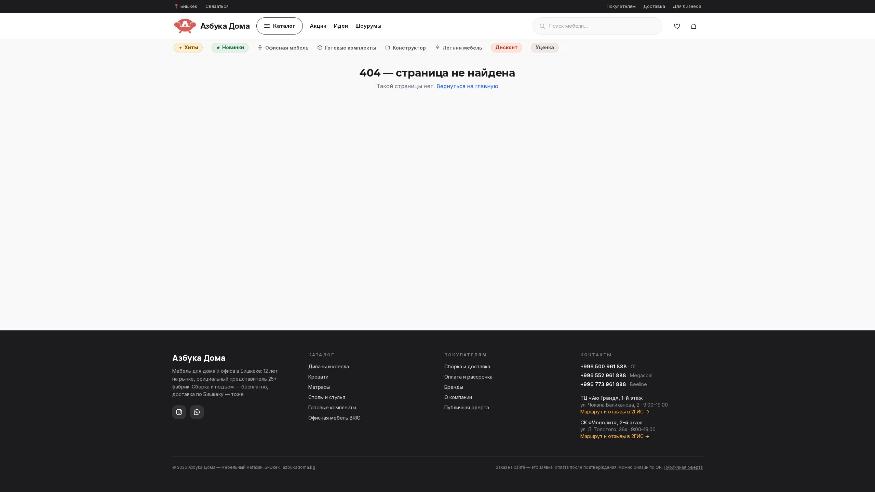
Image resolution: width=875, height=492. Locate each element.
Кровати (318, 377)
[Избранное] (677, 26)
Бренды (453, 387)
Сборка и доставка (467, 366)
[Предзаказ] (693, 26)
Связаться (217, 6)
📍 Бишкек (185, 6)
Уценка (545, 47)
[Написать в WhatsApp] (197, 412)
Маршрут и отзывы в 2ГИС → (614, 411)
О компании (458, 397)
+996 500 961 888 (603, 366)
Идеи (341, 26)
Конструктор (409, 48)
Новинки (233, 47)
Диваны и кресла (328, 366)
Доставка (654, 6)
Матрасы (319, 387)
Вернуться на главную (467, 86)
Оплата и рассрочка (468, 377)
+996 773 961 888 (603, 384)
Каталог (284, 26)
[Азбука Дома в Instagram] (179, 412)
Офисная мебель (286, 48)
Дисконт (506, 47)
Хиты (191, 47)
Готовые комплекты (350, 48)
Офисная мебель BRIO (334, 418)
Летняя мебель (462, 48)
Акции (318, 26)
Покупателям (621, 6)
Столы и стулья (326, 397)
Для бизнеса (687, 6)
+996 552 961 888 (603, 375)
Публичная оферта (466, 407)
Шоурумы (368, 26)
